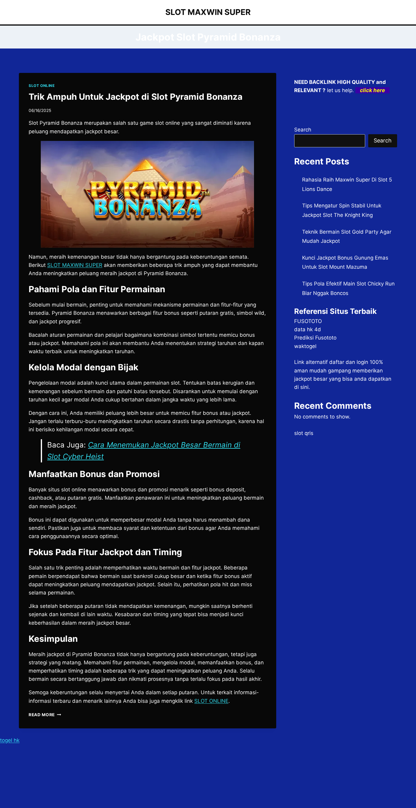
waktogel (305, 346)
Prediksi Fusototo (315, 338)
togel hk (9, 740)
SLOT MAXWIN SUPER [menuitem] (74, 265)
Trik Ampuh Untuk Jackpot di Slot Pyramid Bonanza (135, 97)
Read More (45, 714)
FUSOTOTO (308, 321)
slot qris (303, 433)
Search (302, 130)
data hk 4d (307, 329)
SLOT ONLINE (42, 85)
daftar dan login (348, 362)
